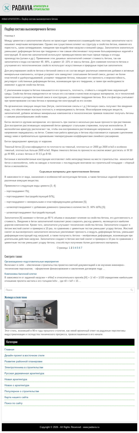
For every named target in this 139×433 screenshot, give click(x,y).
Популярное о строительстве (22, 391)
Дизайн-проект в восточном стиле (25, 355)
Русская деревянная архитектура (24, 373)
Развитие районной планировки (23, 361)
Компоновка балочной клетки (21, 274)
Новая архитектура (11, 19)
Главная (9, 349)
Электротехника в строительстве (24, 367)
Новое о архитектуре (17, 385)
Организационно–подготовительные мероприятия (32, 261)
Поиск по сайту (13, 403)
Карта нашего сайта (16, 397)
